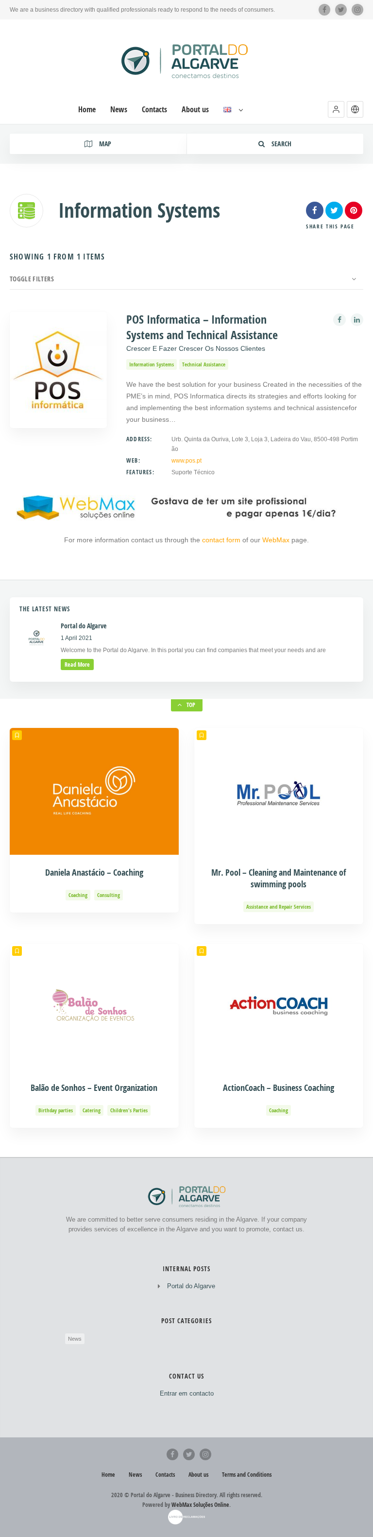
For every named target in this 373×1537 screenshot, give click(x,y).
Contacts (154, 109)
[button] (336, 109)
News (118, 109)
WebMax (275, 540)
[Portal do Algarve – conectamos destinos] (186, 60)
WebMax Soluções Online (200, 1505)
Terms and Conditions (246, 1474)
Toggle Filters (32, 278)
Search (280, 143)
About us (195, 109)
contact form (222, 540)
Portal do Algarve (191, 1286)
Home (87, 109)
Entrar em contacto (187, 1393)
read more (77, 664)
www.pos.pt (186, 460)
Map (104, 143)
